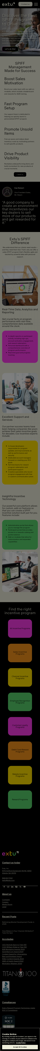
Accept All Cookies (20, 1047)
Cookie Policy (20, 1043)
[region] (20, 1039)
